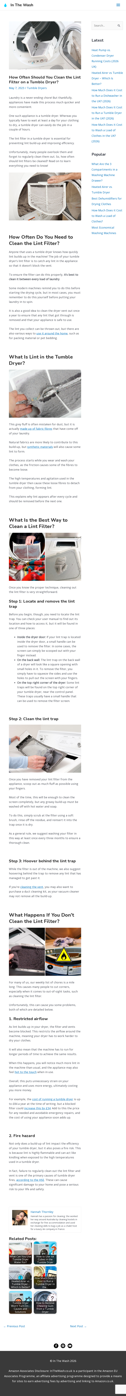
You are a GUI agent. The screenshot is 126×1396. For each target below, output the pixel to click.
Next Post (78, 1326)
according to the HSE (30, 1180)
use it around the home (52, 333)
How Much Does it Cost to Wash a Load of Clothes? (107, 215)
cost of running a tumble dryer (52, 1099)
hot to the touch (26, 1072)
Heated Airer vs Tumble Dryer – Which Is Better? (107, 78)
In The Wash (21, 5)
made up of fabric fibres (36, 429)
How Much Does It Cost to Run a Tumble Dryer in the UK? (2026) (107, 112)
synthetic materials (40, 447)
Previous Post (14, 1326)
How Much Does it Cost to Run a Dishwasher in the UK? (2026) (107, 95)
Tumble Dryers (37, 88)
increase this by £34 (37, 1108)
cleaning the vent (31, 887)
